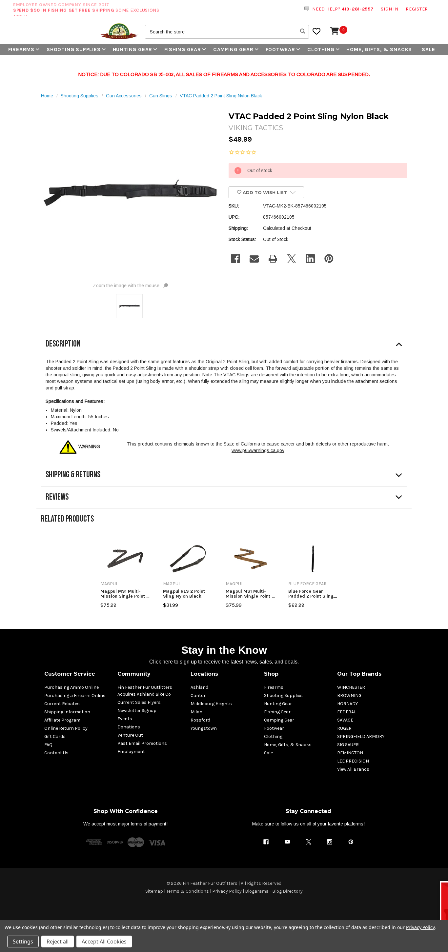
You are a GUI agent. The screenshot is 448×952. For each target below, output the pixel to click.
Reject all (58, 941)
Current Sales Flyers (139, 702)
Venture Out (130, 735)
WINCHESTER (351, 687)
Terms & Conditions (187, 891)
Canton (199, 695)
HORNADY (347, 703)
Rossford (200, 720)
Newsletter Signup (136, 710)
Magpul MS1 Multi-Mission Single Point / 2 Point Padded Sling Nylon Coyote (250, 594)
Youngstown (204, 728)
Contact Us (56, 753)
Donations (128, 727)
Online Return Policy (66, 728)
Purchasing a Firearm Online (74, 695)
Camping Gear (233, 49)
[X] (291, 258)
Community (134, 674)
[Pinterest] (329, 258)
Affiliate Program (62, 720)
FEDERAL (346, 712)
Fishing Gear (182, 49)
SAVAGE (345, 720)
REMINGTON (350, 753)
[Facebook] (235, 258)
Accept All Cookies (104, 941)
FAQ (48, 744)
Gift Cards (55, 736)
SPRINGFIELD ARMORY (360, 736)
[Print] (273, 258)
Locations (204, 674)
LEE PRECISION (353, 761)
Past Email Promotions (142, 743)
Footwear (280, 49)
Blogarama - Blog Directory (274, 891)
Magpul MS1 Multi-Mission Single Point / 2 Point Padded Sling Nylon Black (124, 594)
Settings (23, 941)
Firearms (21, 49)
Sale (428, 49)
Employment (131, 751)
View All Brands (353, 769)
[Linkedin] (310, 258)
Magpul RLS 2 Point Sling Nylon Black (184, 594)
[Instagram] (329, 842)
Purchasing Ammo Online (71, 687)
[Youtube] (287, 842)
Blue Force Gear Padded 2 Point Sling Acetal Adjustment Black (311, 594)
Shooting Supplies (74, 49)
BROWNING (349, 695)
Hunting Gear (133, 49)
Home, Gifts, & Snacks (379, 49)
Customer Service (69, 674)
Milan (196, 712)
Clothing (320, 49)
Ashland (199, 687)
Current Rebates (62, 703)
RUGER (344, 728)
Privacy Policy (227, 891)
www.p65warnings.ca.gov (258, 450)
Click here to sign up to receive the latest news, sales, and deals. (224, 661)
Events (124, 719)
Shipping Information (67, 712)
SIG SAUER (348, 744)
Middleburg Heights (211, 703)
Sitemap (154, 891)
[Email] (254, 258)
